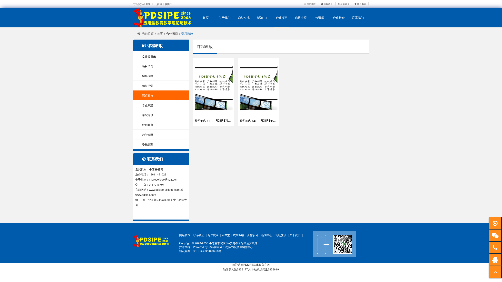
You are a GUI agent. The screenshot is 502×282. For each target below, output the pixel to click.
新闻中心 (263, 17)
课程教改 (187, 33)
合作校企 (339, 17)
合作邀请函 (149, 56)
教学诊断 (147, 134)
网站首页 (184, 235)
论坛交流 (244, 17)
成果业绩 (301, 17)
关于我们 (225, 17)
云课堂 (319, 17)
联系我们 (358, 17)
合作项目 (282, 17)
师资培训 (147, 86)
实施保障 (147, 76)
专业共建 (147, 105)
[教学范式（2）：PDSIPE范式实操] (258, 88)
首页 (206, 17)
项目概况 (147, 66)
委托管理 (147, 144)
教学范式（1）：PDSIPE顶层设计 (215, 120)
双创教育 (147, 125)
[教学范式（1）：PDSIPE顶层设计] (214, 88)
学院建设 (147, 115)
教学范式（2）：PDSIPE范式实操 (260, 120)
